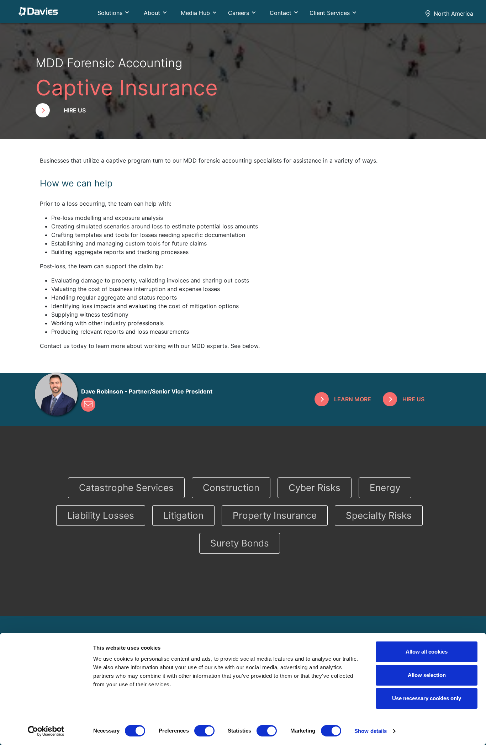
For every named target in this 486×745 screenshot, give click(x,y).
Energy (385, 487)
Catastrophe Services (126, 487)
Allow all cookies (427, 652)
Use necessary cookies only (426, 698)
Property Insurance (275, 515)
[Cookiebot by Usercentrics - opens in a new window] (46, 731)
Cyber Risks (314, 487)
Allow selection (427, 675)
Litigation (183, 515)
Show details (370, 731)
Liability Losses (100, 515)
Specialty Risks (379, 515)
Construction (231, 487)
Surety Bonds (239, 543)
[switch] (204, 730)
